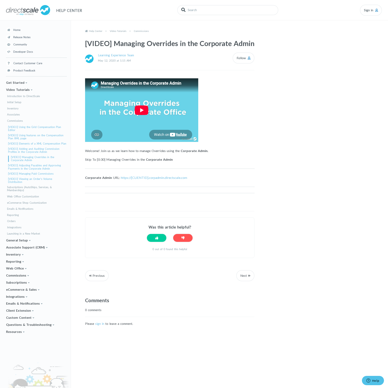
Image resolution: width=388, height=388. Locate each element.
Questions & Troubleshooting (29, 324)
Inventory (13, 108)
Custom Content (19, 317)
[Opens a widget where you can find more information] (373, 381)
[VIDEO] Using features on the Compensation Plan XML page (35, 137)
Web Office (15, 268)
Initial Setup (14, 102)
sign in (99, 323)
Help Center (95, 31)
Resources (14, 331)
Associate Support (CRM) (25, 247)
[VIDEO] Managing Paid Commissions (31, 173)
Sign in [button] (368, 10)
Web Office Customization (23, 196)
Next (243, 275)
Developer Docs (23, 51)
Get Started (15, 82)
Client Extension (18, 310)
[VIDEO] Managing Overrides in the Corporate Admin (32, 159)
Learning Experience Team (116, 55)
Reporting (13, 215)
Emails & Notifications (20, 208)
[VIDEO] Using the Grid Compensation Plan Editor (34, 129)
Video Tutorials (18, 89)
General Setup (17, 240)
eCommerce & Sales (21, 289)
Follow (241, 58)
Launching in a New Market (23, 233)
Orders (11, 221)
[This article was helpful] (157, 238)
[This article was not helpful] (183, 238)
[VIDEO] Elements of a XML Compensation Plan (37, 143)
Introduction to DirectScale (23, 96)
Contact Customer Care (27, 63)
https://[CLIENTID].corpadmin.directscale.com (154, 177)
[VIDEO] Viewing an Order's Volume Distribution (30, 180)
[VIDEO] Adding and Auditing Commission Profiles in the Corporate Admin (33, 150)
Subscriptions (16, 282)
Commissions (15, 120)
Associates (13, 114)
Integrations (14, 227)
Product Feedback (24, 70)
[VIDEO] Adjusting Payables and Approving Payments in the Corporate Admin (34, 167)
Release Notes (22, 37)
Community (20, 44)
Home (16, 29)
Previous (99, 275)
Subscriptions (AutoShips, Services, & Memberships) (29, 189)
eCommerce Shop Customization (27, 202)
